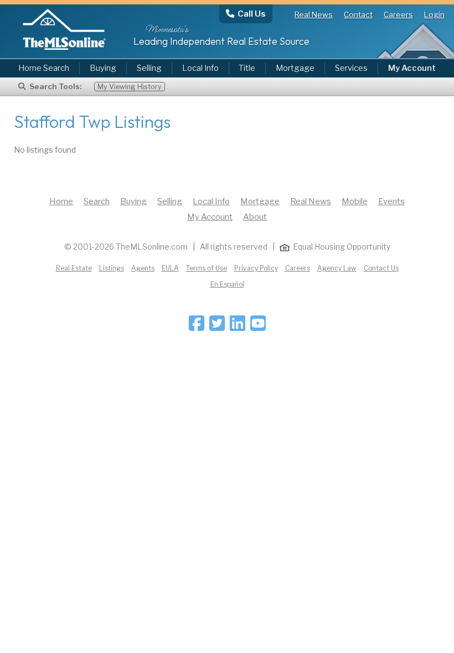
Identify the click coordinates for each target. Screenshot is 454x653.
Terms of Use (206, 268)
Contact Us (381, 268)
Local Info (200, 68)
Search (97, 201)
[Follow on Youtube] (258, 326)
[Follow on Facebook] (196, 326)
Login (434, 14)
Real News (314, 14)
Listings (111, 268)
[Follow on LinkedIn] (237, 326)
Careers (398, 14)
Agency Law (337, 268)
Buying (103, 68)
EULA (170, 268)
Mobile (355, 201)
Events (391, 201)
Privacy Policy (256, 268)
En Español (227, 284)
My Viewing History (129, 86)
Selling (149, 68)
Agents (142, 268)
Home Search (43, 68)
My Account (210, 217)
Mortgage (295, 68)
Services (351, 68)
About (255, 217)
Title (247, 68)
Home (61, 201)
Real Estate (74, 268)
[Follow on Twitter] (217, 326)
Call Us (252, 13)
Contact (358, 14)
